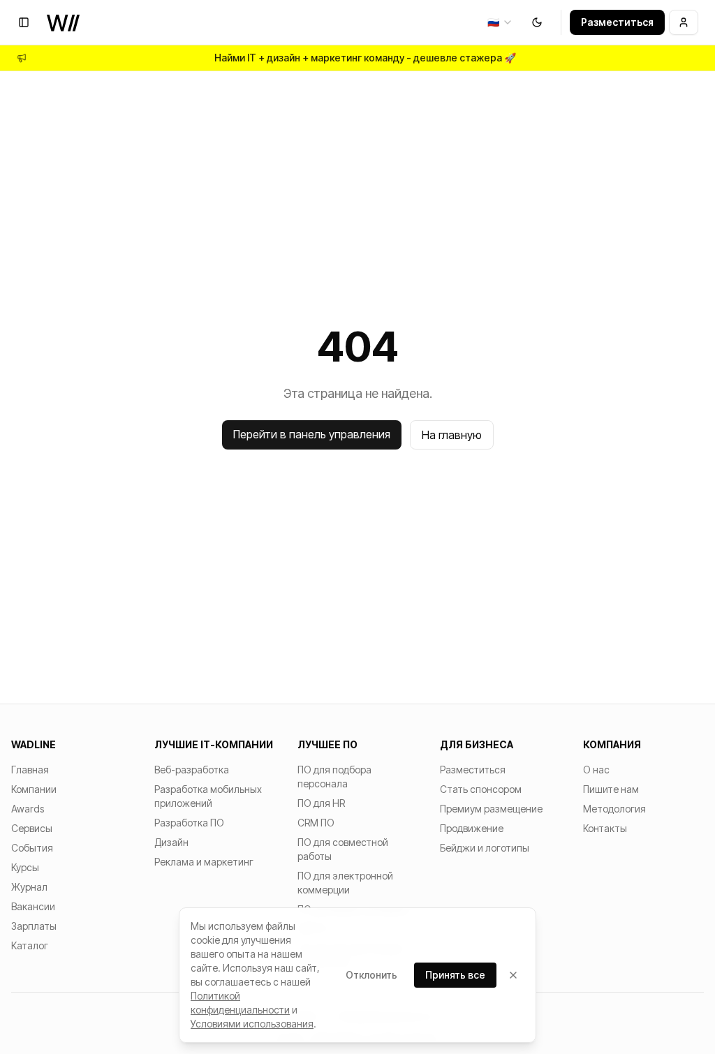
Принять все (455, 975)
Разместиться (617, 22)
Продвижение (471, 828)
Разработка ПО (189, 823)
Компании (34, 789)
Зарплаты (34, 926)
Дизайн (171, 842)
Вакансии (33, 906)
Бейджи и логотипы (484, 848)
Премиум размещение (491, 809)
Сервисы (31, 828)
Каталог (29, 945)
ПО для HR (321, 803)
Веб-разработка (191, 769)
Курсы (25, 867)
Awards (27, 809)
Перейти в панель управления (311, 434)
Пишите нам (611, 789)
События (32, 848)
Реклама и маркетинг (203, 862)
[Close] (513, 975)
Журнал (29, 887)
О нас (596, 769)
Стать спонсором (481, 789)
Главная (30, 769)
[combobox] (500, 22)
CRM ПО (315, 823)
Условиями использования (252, 1024)
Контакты (605, 828)
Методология (614, 809)
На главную (452, 435)
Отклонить (371, 975)
